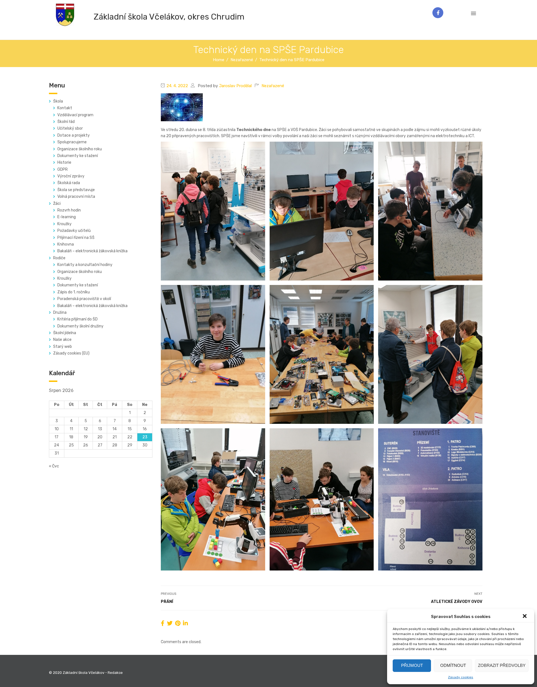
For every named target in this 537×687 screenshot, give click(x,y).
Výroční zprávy (70, 176)
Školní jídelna (64, 333)
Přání (167, 601)
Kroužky (64, 224)
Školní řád (66, 121)
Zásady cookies (460, 677)
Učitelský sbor (70, 128)
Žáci (57, 203)
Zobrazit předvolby (502, 665)
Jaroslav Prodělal (235, 85)
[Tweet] (170, 623)
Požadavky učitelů (74, 230)
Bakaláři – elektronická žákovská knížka (92, 251)
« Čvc (54, 466)
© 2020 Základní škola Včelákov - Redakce (86, 673)
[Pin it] (177, 623)
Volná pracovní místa (76, 196)
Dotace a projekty (73, 135)
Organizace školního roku (79, 149)
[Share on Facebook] (162, 623)
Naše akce (62, 339)
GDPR (62, 169)
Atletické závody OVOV (456, 601)
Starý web (62, 346)
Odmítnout (453, 665)
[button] (525, 616)
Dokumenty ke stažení (77, 155)
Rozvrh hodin (69, 210)
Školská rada (68, 182)
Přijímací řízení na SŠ (76, 237)
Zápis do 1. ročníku (73, 292)
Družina (60, 312)
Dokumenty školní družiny (80, 326)
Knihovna (65, 244)
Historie (64, 162)
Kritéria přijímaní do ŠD (77, 319)
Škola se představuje (76, 189)
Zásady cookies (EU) (71, 353)
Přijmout (412, 665)
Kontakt (64, 108)
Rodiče (59, 258)
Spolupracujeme (72, 142)
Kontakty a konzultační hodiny (84, 264)
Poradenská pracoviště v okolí (84, 298)
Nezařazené (273, 85)
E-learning (66, 217)
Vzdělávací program (75, 115)
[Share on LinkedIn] (185, 623)
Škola (58, 101)
